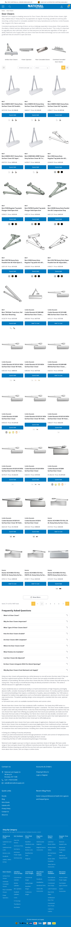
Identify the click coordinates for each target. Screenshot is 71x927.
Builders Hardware (51, 872)
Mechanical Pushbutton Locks (62, 850)
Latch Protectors (52, 889)
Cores (15, 897)
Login (38, 775)
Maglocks (27, 859)
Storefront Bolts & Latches (40, 873)
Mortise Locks (6, 853)
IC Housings (17, 901)
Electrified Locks (28, 836)
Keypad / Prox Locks (63, 836)
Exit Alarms (17, 849)
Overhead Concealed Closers (5, 884)
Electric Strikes (50, 836)
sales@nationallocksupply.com (14, 783)
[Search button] (10, 6)
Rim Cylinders (17, 889)
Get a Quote (6, 802)
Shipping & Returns (42, 772)
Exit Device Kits (18, 858)
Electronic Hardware (62, 872)
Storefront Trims (41, 885)
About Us (5, 815)
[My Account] (62, 6)
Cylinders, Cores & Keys (18, 872)
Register (45, 775)
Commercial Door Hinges (29, 872)
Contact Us (5, 812)
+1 (19, 432)
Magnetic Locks (40, 836)
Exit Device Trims (18, 846)
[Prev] (33, 604)
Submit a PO (6, 805)
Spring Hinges (29, 883)
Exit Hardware (18, 836)
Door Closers (7, 872)
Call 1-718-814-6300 (11, 780)
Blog (3, 799)
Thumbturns (17, 904)
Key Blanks (17, 907)
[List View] (67, 68)
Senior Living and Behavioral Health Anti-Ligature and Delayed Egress (52, 797)
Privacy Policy (6, 808)
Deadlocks (39, 879)
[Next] (67, 604)
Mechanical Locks (6, 836)
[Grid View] (63, 68)
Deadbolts (5, 856)
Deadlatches (40, 882)
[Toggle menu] (3, 6)
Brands (4, 796)
